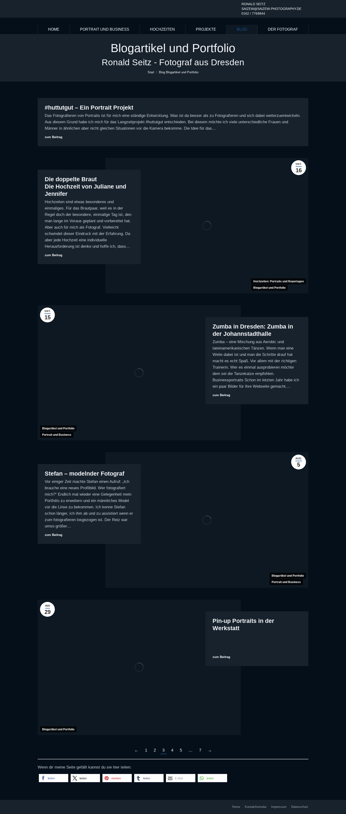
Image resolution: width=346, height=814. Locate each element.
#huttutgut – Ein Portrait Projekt (89, 107)
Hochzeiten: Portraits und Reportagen (278, 281)
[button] (53, 778)
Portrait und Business (56, 434)
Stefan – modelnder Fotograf (84, 473)
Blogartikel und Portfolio (269, 287)
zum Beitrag (53, 137)
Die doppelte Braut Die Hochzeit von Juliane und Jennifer (85, 186)
